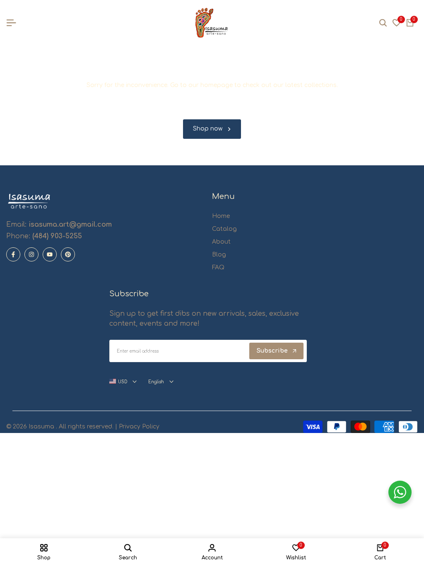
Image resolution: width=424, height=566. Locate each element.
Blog (219, 255)
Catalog (224, 229)
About (221, 242)
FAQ (218, 267)
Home (221, 216)
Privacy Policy (138, 426)
